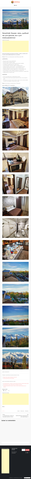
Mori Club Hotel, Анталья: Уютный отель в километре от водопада (12, 384)
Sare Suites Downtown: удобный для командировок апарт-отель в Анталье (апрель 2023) (16, 383)
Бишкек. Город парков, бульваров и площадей (10, 377)
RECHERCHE (23, 448)
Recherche (27, 449)
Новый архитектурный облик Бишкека (8, 378)
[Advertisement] (15, 46)
